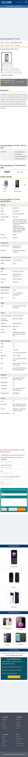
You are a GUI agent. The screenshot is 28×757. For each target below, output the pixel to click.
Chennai (4, 726)
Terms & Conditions (20, 743)
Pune (3, 723)
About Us (18, 737)
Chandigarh (4, 741)
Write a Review (20, 81)
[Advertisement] (14, 22)
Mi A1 (4, 191)
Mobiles (2, 42)
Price (2, 45)
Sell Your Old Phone (14, 650)
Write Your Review (5, 452)
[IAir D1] (14, 569)
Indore (3, 739)
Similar (7, 45)
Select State (18, 2)
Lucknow (18, 721)
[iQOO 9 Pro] (14, 590)
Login (22, 2)
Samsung (7, 42)
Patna (3, 737)
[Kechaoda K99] (14, 549)
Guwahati (4, 745)
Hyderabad (4, 728)
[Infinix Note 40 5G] (7, 615)
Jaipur (17, 728)
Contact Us (18, 741)
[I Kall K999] (7, 632)
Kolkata (17, 723)
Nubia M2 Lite (17, 191)
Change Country (19, 745)
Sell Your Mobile (10, 6)
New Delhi (18, 719)
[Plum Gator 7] (20, 632)
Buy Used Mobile (17, 6)
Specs (11, 45)
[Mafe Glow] (20, 615)
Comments (17, 45)
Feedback (21, 739)
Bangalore (4, 719)
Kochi (3, 743)
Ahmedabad (18, 726)
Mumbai (4, 721)
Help (17, 739)
